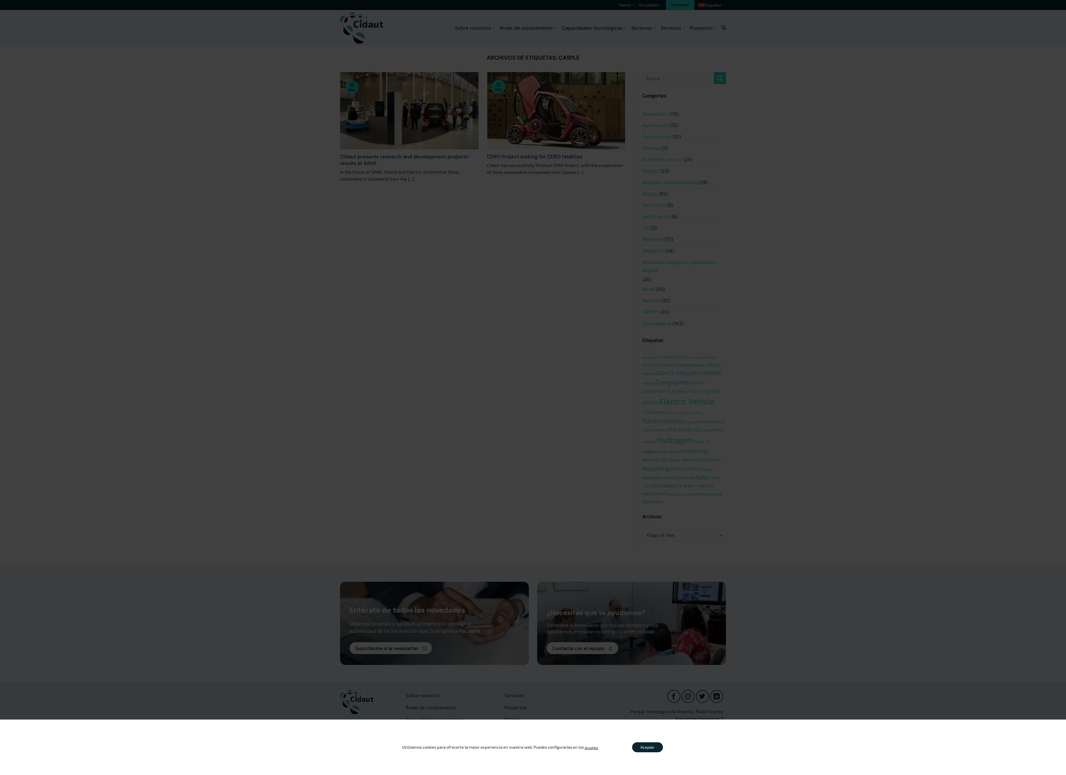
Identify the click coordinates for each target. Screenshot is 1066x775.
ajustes (591, 747)
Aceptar (647, 747)
